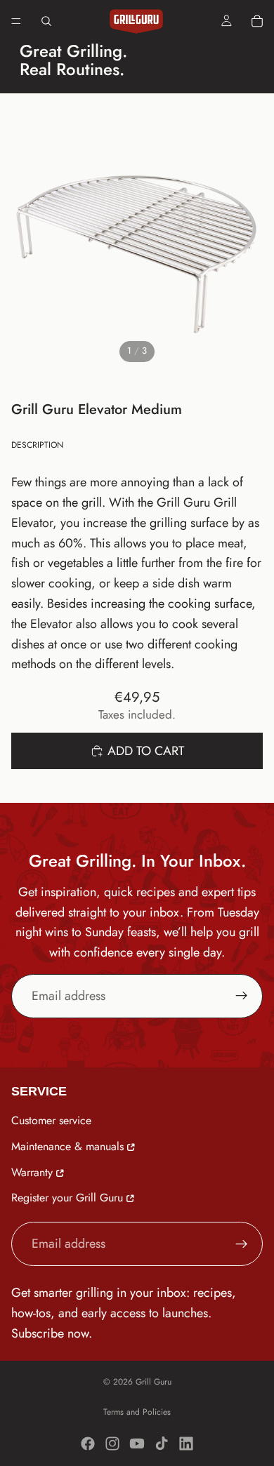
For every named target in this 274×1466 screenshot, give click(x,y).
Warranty (32, 1172)
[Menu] (16, 21)
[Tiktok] (161, 1443)
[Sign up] (241, 996)
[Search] (46, 21)
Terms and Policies (137, 1412)
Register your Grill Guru (67, 1198)
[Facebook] (87, 1443)
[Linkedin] (186, 1443)
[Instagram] (112, 1443)
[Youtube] (137, 1443)
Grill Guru (153, 1381)
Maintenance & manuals (67, 1146)
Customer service (51, 1120)
